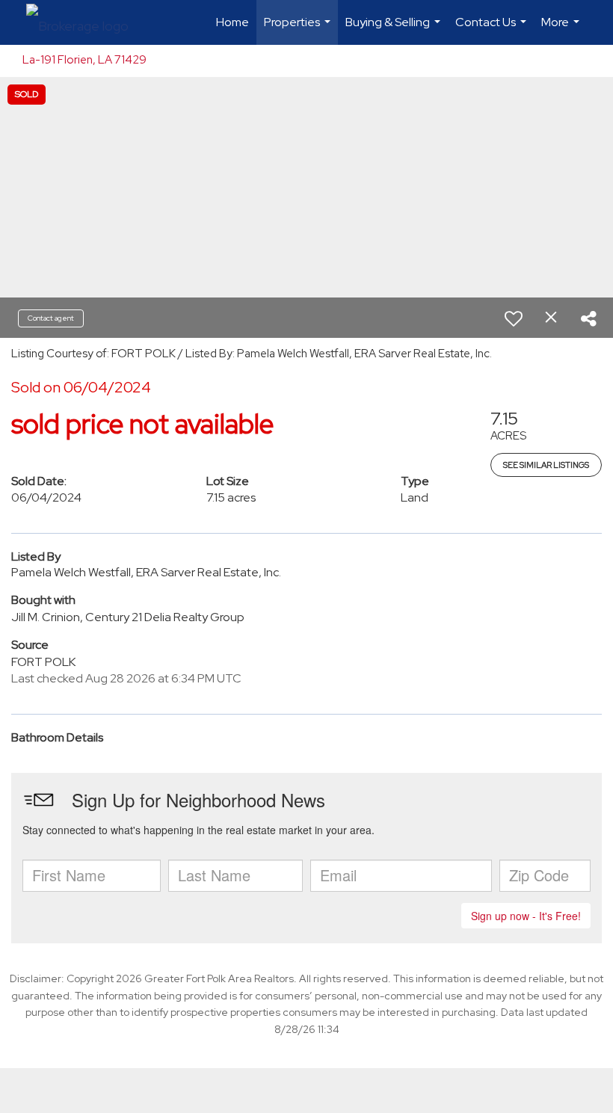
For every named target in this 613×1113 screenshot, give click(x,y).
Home (232, 22)
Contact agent (51, 318)
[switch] (513, 318)
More (562, 29)
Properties (299, 29)
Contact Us (492, 29)
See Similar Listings (546, 465)
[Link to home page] (85, 22)
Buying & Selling (394, 29)
